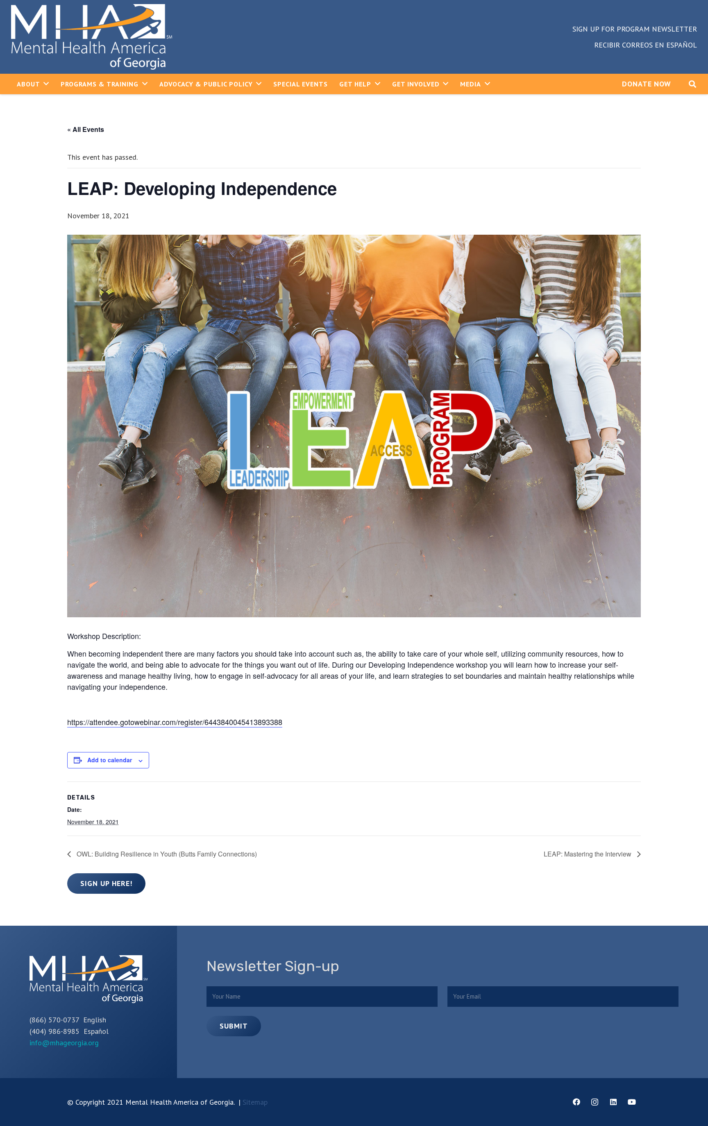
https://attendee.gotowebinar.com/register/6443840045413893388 (174, 721)
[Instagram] (594, 1102)
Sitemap (255, 1102)
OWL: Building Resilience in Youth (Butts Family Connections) (166, 854)
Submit (233, 1026)
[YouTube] (631, 1102)
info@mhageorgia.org (64, 1042)
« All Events (85, 129)
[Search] (692, 84)
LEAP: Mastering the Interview (588, 854)
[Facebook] (576, 1102)
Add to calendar (109, 760)
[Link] (91, 37)
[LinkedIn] (613, 1102)
